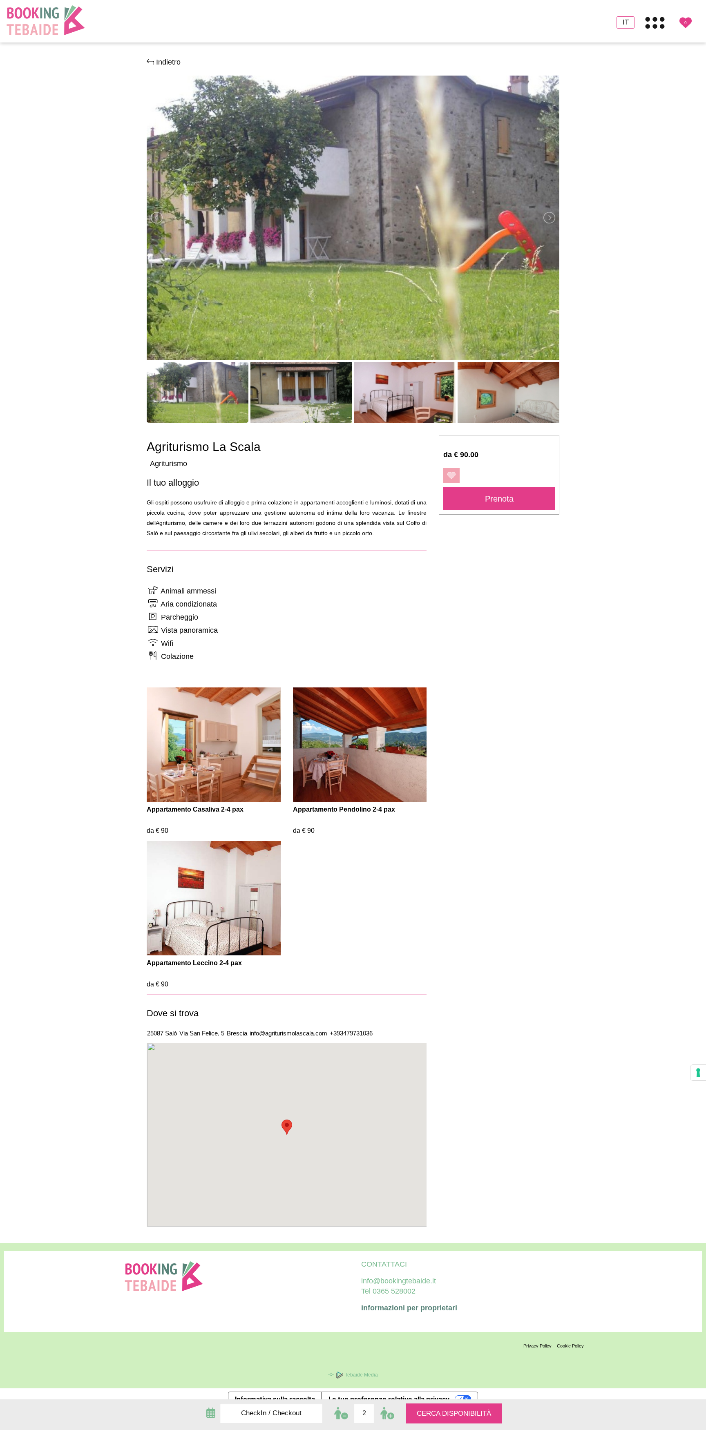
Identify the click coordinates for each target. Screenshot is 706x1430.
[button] (287, 1127)
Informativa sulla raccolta (275, 1399)
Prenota (499, 498)
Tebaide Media (361, 1375)
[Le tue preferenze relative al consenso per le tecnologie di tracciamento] (698, 1072)
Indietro (167, 62)
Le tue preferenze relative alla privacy (388, 1399)
